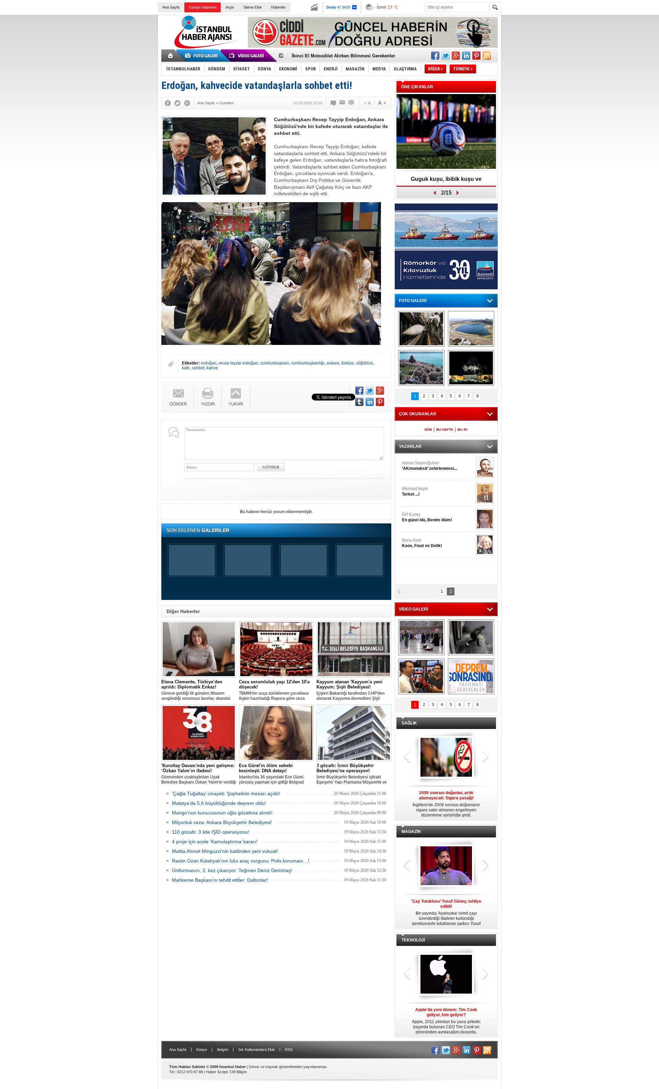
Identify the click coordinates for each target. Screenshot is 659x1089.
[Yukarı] (236, 396)
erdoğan (209, 363)
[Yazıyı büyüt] (382, 103)
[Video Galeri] (247, 55)
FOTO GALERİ (412, 300)
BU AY (463, 429)
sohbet (198, 368)
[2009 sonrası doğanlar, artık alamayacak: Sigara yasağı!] (446, 758)
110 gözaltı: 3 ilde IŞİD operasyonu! (210, 832)
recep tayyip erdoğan (238, 363)
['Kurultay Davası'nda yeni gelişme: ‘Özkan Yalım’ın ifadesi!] (198, 733)
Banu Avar (422, 543)
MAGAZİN (411, 831)
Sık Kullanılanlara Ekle (256, 1049)
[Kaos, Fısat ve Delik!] (485, 544)
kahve (212, 368)
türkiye (348, 363)
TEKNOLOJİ (413, 940)
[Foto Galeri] (202, 55)
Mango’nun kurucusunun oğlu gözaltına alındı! (222, 812)
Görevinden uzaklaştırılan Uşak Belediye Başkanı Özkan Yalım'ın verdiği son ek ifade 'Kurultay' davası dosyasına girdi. (198, 774)
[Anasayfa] (170, 55)
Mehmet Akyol (415, 491)
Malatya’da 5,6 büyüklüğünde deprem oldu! (219, 803)
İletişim (222, 1049)
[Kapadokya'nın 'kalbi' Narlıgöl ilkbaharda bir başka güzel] (471, 329)
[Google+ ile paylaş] (456, 55)
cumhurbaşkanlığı (307, 363)
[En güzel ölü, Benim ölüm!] (485, 519)
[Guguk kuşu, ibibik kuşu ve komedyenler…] (446, 132)
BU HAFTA (444, 429)
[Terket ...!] (485, 493)
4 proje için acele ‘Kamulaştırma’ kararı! (214, 841)
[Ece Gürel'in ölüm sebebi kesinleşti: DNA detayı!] (276, 733)
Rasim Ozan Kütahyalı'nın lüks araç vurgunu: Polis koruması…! (240, 861)
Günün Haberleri (202, 7)
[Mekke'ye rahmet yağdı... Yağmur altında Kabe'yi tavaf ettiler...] (421, 637)
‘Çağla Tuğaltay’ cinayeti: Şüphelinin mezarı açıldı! (226, 793)
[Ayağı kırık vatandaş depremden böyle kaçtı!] (471, 637)
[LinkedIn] (370, 402)
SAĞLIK (409, 723)
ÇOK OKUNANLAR (417, 414)
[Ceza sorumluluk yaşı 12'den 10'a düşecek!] (276, 649)
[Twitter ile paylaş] (445, 55)
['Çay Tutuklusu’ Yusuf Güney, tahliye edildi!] (446, 866)
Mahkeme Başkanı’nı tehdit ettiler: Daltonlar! (220, 880)
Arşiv (230, 7)
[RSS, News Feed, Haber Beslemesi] (487, 55)
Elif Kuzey (427, 517)
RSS (288, 1049)
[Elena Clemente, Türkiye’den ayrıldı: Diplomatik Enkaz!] (198, 649)
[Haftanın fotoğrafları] (471, 368)
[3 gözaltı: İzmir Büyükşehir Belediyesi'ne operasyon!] (353, 733)
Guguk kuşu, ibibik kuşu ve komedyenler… (337, 55)
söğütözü (364, 363)
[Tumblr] (359, 402)
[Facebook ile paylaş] (435, 55)
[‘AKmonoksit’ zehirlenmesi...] (485, 467)
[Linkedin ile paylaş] (466, 55)
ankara (332, 363)
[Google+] (187, 103)
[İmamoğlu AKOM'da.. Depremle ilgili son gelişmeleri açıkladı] (421, 676)
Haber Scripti (217, 1072)
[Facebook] (168, 103)
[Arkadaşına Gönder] (342, 103)
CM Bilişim (238, 1072)
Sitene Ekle (252, 7)
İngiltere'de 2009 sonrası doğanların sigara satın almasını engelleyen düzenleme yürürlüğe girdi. (446, 804)
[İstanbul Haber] (204, 48)
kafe (186, 368)
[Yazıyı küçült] (367, 103)
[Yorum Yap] (334, 103)
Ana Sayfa (171, 7)
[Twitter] (177, 103)
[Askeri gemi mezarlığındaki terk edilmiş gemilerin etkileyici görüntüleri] (421, 329)
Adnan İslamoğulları (429, 466)
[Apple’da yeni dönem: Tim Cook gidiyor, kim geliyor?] (446, 975)
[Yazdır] (351, 103)
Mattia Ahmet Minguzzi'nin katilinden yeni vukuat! (225, 851)
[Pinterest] (380, 402)
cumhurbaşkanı (274, 363)
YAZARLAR (410, 446)
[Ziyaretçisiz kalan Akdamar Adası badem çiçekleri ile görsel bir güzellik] (421, 368)
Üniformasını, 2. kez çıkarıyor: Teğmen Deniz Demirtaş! (232, 870)
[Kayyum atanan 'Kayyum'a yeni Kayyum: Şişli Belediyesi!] (353, 649)
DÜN (428, 429)
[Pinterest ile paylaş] (476, 55)
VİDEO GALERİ (413, 609)
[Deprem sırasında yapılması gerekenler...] (471, 676)
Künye (201, 1049)
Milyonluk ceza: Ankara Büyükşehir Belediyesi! (222, 822)
